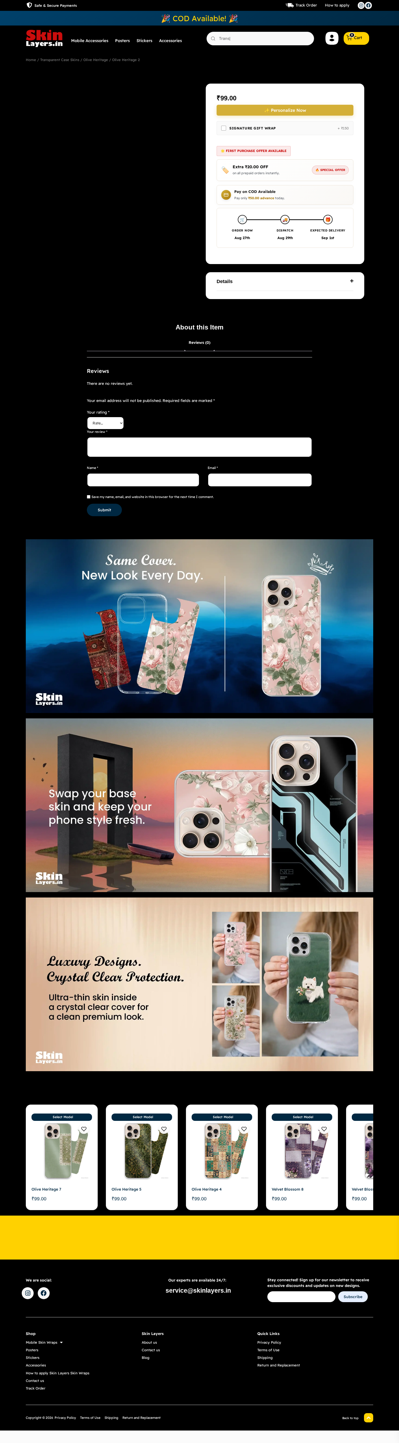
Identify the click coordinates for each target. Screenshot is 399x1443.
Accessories (170, 40)
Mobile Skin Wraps (41, 1342)
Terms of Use (268, 1350)
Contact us (35, 1380)
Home (31, 60)
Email (213, 468)
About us (149, 1342)
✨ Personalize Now (285, 110)
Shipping (265, 1357)
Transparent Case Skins (59, 60)
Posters (122, 40)
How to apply (337, 5)
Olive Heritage (95, 60)
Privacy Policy (269, 1342)
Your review (97, 432)
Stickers (144, 40)
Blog (145, 1357)
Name (92, 468)
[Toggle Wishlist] (84, 1129)
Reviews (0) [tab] (199, 342)
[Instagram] (361, 5)
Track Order (306, 5)
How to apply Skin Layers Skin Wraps (57, 1373)
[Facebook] (368, 5)
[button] (285, 281)
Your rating (98, 412)
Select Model (63, 1117)
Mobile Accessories (89, 40)
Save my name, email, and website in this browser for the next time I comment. (152, 497)
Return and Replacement (278, 1365)
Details (225, 281)
